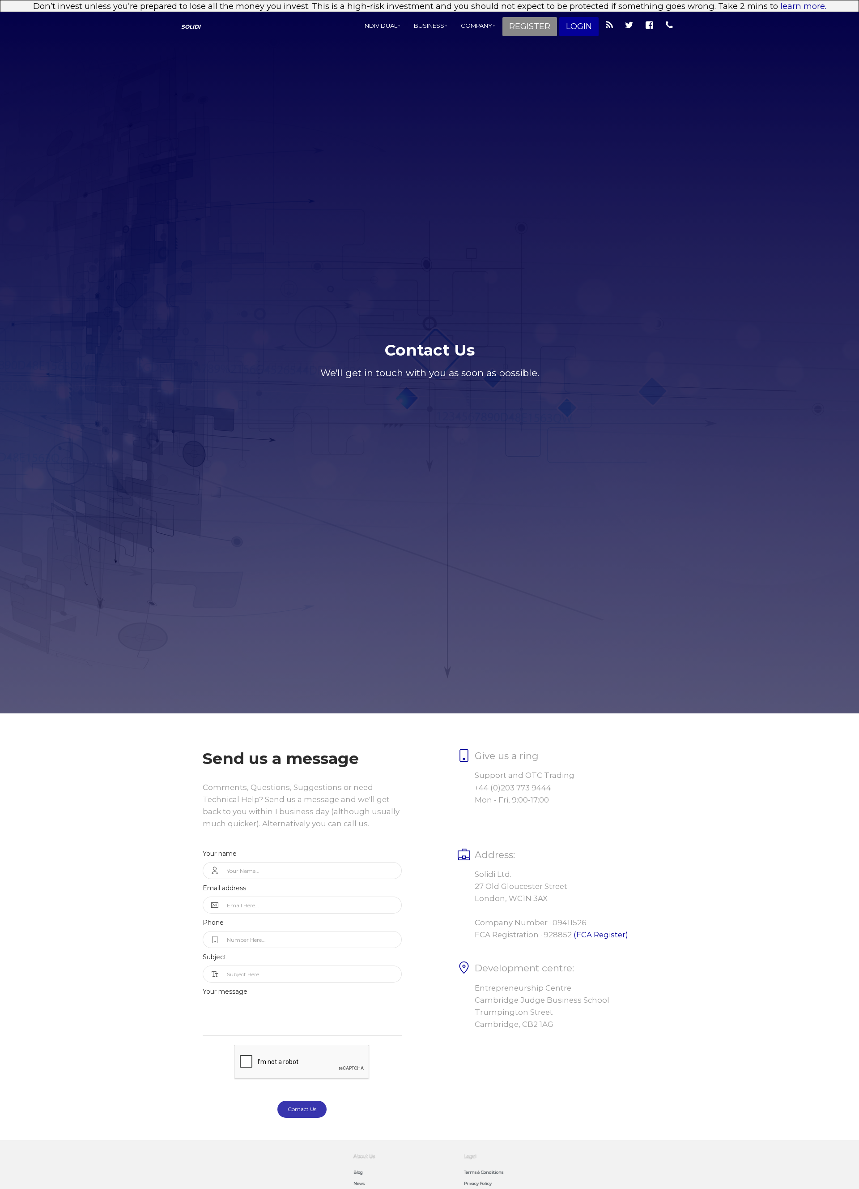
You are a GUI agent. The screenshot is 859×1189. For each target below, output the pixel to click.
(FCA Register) (601, 934)
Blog (358, 1172)
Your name (220, 854)
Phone (213, 923)
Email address (224, 888)
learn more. (803, 6)
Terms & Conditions (483, 1172)
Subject (214, 957)
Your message (225, 991)
